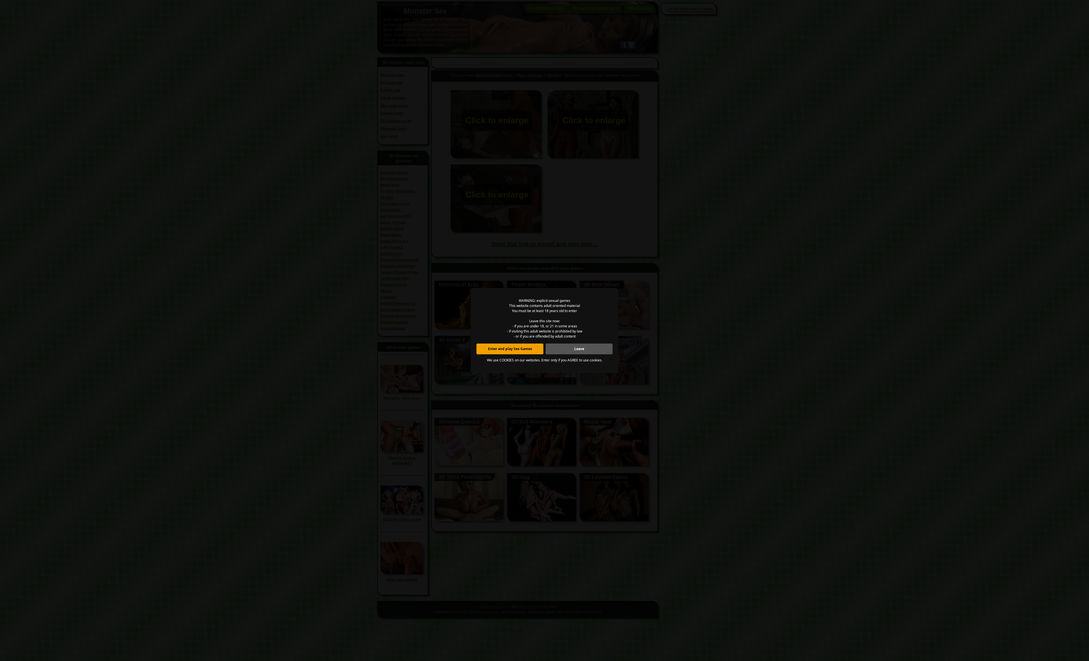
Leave (579, 348)
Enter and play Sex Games (510, 348)
